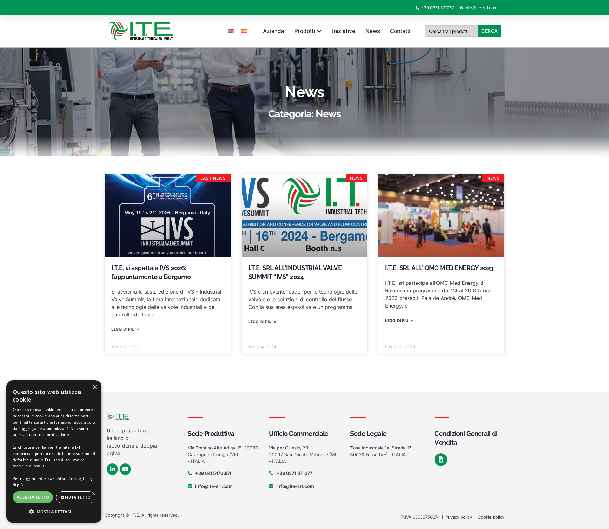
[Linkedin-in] (112, 469)
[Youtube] (125, 469)
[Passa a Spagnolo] (244, 31)
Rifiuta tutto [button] (76, 497)
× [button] (94, 387)
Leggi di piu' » (125, 329)
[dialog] (54, 451)
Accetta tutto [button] (33, 497)
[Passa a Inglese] (231, 31)
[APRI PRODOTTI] (319, 31)
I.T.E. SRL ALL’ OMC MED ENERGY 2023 (439, 268)
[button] (54, 511)
